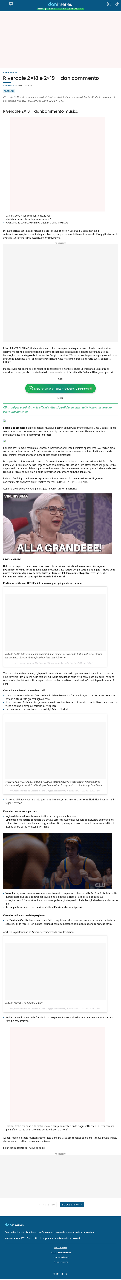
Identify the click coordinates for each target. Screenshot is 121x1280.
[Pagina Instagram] (109, 4)
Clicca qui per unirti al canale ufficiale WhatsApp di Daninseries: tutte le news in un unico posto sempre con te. (57, 409)
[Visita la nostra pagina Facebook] (54, 1274)
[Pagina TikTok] (117, 4)
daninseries (9, 85)
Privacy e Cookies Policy (61, 1252)
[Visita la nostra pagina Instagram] (58, 1274)
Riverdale (9, 91)
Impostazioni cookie (61, 1257)
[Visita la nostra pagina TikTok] (62, 1274)
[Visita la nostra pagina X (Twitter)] (66, 1274)
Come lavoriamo (61, 1262)
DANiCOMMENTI (11, 72)
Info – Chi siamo (60, 1247)
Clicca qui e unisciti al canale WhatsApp (60, 9)
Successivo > (72, 1204)
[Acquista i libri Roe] (11, 4)
